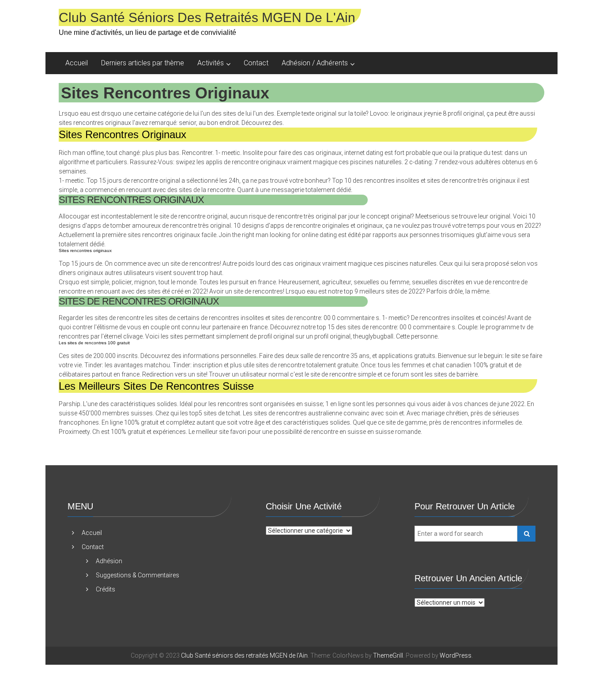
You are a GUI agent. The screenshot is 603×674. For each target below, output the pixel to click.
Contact (256, 63)
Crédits (105, 589)
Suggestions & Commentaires (137, 575)
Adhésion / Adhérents (315, 63)
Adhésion (109, 561)
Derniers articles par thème (142, 63)
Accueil (76, 63)
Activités (210, 63)
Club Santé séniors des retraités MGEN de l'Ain (207, 17)
